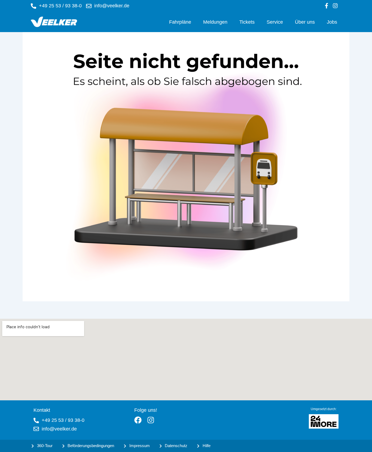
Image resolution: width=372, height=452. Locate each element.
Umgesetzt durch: (324, 409)
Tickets (247, 22)
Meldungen (215, 22)
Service (275, 22)
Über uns (305, 22)
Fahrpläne (180, 22)
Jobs (332, 22)
